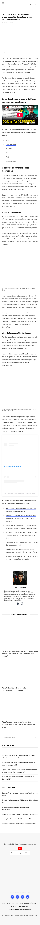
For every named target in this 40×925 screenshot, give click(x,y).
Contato (13, 906)
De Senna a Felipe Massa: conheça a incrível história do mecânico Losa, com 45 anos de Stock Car (21, 518)
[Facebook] (12, 897)
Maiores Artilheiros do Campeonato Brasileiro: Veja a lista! (19, 823)
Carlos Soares (20, 588)
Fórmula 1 (5, 11)
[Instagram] (22, 897)
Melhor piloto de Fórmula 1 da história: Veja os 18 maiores (19, 819)
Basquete (9, 149)
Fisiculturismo (11, 145)
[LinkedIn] (27, 897)
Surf (7, 140)
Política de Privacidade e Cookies (20, 910)
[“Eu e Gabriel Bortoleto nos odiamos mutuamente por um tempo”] (20, 672)
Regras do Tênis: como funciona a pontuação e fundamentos (20, 814)
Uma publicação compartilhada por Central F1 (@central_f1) (21, 493)
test (3, 751)
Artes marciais (11, 161)
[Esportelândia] (14, 4)
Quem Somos (6, 903)
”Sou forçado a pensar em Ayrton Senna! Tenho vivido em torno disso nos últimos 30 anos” (18, 724)
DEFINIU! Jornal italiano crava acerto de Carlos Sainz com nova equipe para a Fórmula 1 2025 (21, 535)
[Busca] (35, 4)
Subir (21, 921)
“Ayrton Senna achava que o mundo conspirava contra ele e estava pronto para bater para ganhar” (20, 653)
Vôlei (7, 153)
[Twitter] (17, 897)
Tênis (7, 157)
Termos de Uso (23, 906)
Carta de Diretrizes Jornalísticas (24, 903)
